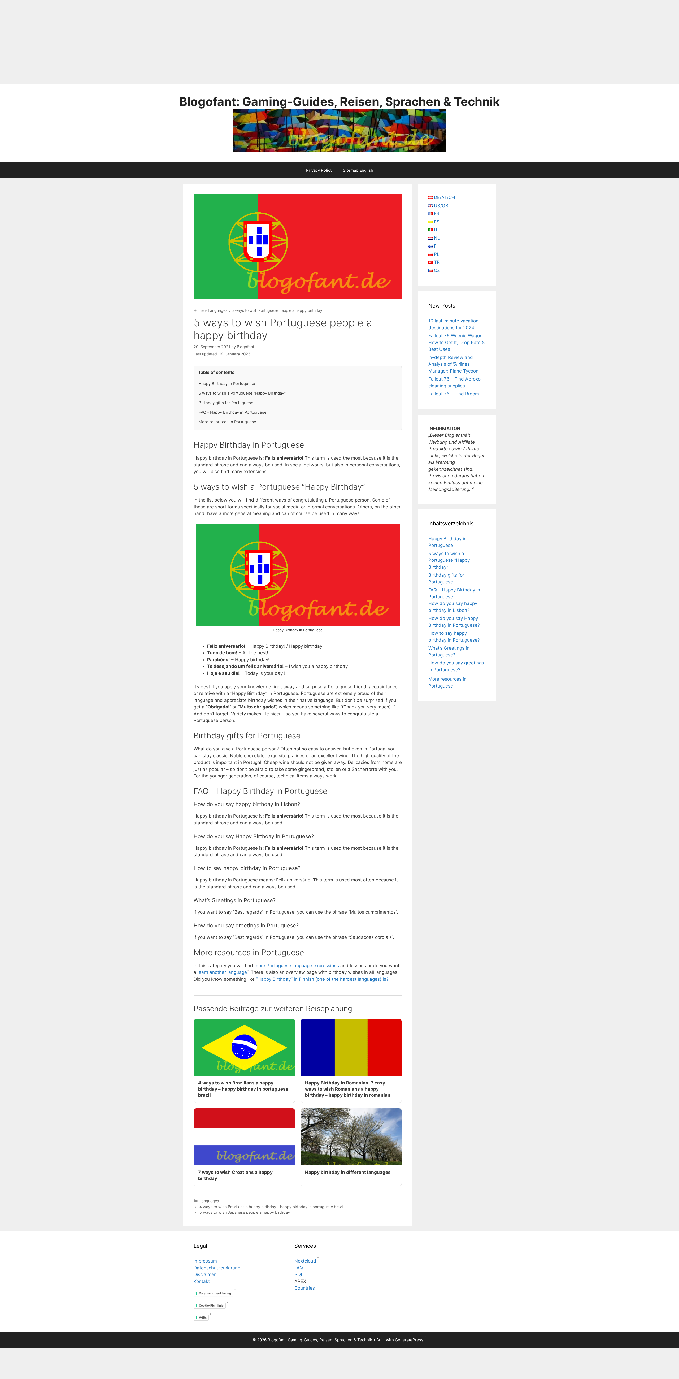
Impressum (205, 1261)
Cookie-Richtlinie (211, 1305)
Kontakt (202, 1281)
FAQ (298, 1267)
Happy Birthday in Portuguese (227, 383)
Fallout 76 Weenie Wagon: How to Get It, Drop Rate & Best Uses (456, 342)
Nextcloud (305, 1261)
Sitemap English (358, 170)
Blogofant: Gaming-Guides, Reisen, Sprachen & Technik (339, 101)
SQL (298, 1274)
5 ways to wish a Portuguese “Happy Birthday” (242, 393)
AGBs (203, 1317)
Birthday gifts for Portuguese (226, 402)
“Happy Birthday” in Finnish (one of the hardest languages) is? (322, 979)
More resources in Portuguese (227, 422)
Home (199, 310)
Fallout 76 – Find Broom (453, 393)
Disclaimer (205, 1274)
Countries (304, 1288)
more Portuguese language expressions (296, 965)
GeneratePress (409, 1339)
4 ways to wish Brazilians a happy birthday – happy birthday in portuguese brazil (271, 1206)
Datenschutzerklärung (217, 1267)
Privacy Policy (319, 170)
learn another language (222, 972)
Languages (217, 310)
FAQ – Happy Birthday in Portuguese (233, 412)
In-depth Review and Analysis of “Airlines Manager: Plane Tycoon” (454, 364)
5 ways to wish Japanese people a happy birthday (244, 1212)
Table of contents (216, 372)
